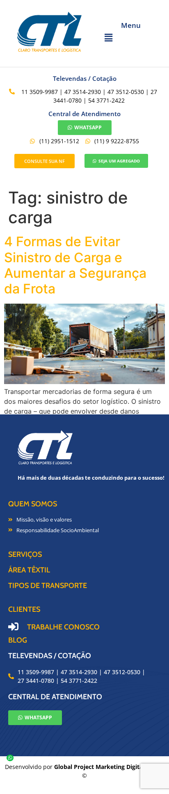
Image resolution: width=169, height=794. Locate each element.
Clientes (24, 609)
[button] (130, 37)
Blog (17, 640)
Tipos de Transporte (47, 585)
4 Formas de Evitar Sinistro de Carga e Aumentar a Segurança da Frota (75, 265)
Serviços (25, 554)
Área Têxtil (29, 569)
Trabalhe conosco (63, 627)
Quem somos (32, 503)
